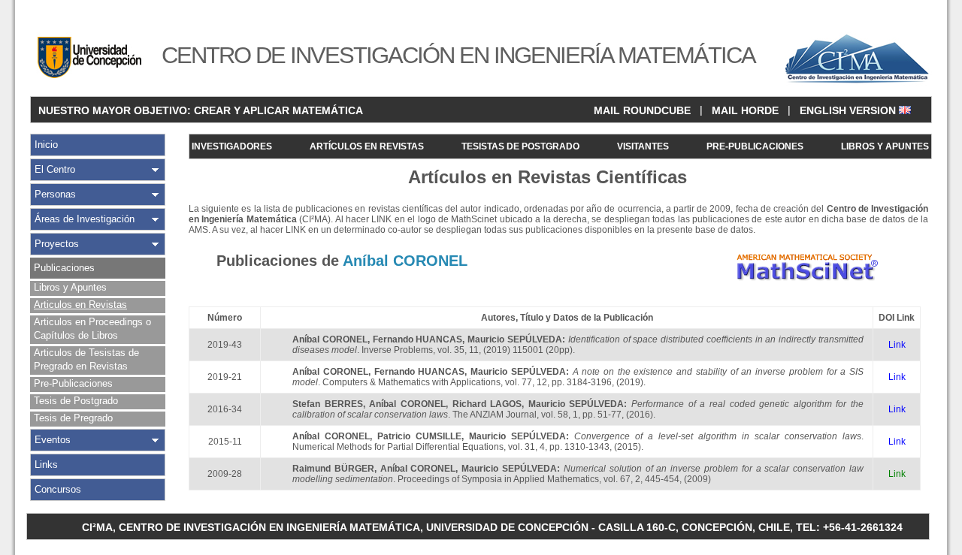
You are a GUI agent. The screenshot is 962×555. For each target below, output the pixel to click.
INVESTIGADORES (232, 146)
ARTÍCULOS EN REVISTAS (367, 146)
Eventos (53, 439)
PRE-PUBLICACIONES (754, 146)
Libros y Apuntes (70, 287)
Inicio (46, 144)
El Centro (55, 169)
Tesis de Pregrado (73, 418)
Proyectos (57, 243)
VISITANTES (643, 146)
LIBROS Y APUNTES (885, 146)
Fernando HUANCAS (418, 339)
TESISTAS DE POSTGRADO (520, 146)
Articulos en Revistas (80, 304)
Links (46, 464)
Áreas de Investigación (85, 219)
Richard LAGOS (487, 404)
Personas (55, 194)
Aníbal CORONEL (330, 339)
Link (897, 344)
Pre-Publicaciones (73, 383)
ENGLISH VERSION (849, 110)
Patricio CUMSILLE (419, 436)
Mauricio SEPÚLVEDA (514, 339)
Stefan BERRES (327, 404)
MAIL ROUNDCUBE (642, 110)
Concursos (58, 489)
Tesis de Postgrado (76, 400)
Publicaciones (64, 267)
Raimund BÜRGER (333, 468)
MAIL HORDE (745, 110)
